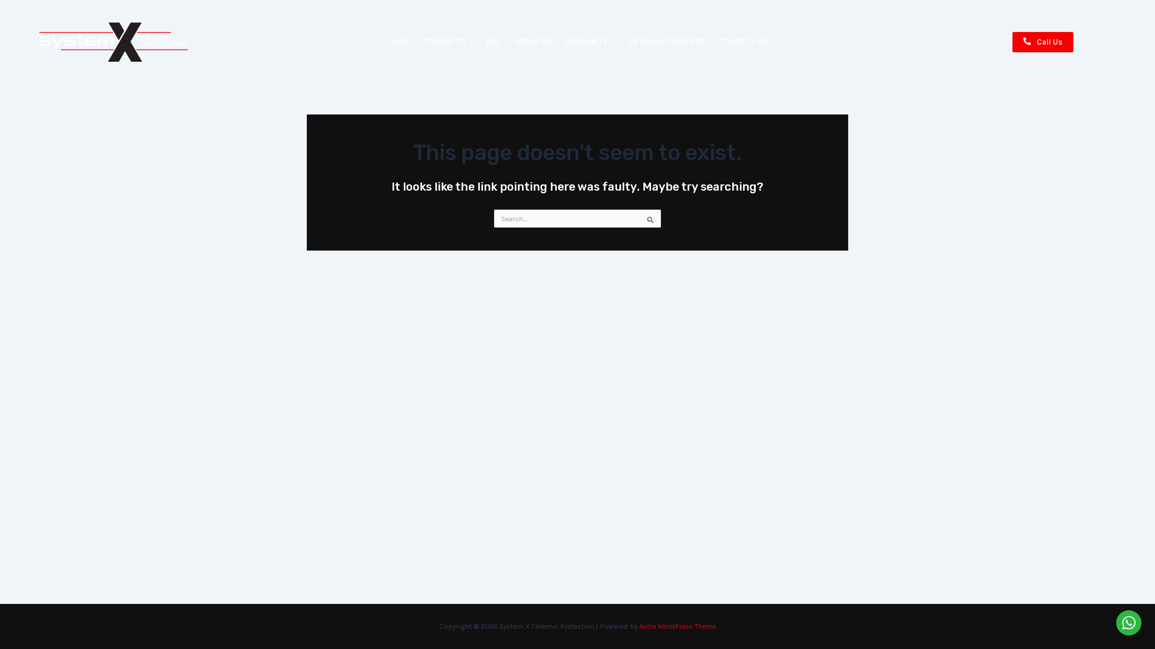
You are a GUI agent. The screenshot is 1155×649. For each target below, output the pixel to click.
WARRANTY (586, 41)
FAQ (494, 41)
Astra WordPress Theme (677, 626)
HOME (399, 41)
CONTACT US (743, 41)
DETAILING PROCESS (667, 41)
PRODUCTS (445, 41)
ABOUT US (532, 41)
